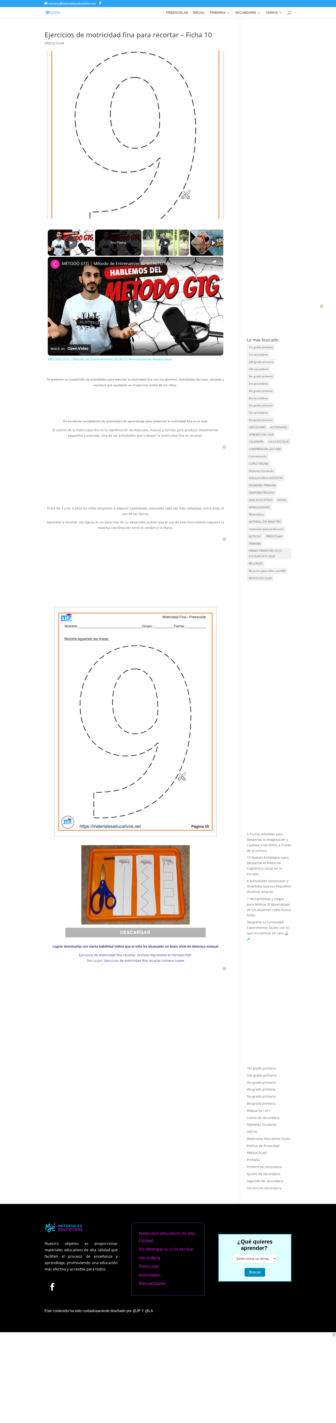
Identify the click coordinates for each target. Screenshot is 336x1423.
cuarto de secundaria (263, 1117)
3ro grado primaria (261, 1082)
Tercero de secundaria (264, 1188)
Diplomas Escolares (261, 471)
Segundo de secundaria (265, 1181)
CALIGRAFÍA (256, 442)
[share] (214, 261)
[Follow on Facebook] (52, 1286)
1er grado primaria (261, 347)
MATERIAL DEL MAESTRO (265, 522)
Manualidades (152, 1283)
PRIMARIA (218, 12)
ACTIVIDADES (279, 427)
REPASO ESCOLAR (260, 578)
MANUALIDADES (259, 507)
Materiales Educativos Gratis (269, 1138)
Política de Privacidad (263, 1146)
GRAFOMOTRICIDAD (262, 493)
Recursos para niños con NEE (267, 571)
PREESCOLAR (177, 12)
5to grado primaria (261, 405)
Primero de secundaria (264, 1167)
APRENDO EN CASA (261, 435)
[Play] (165, 242)
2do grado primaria (261, 362)
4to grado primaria (261, 391)
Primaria (253, 1160)
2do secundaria (258, 369)
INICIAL (199, 12)
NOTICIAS (255, 536)
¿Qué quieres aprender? (254, 1244)
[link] (55, 264)
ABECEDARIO (257, 427)
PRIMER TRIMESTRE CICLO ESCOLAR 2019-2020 (265, 553)
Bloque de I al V (259, 1110)
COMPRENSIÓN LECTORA (265, 449)
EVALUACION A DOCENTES (266, 478)
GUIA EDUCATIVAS (261, 500)
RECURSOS (256, 563)
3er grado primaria (261, 376)
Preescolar (149, 1266)
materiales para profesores (266, 529)
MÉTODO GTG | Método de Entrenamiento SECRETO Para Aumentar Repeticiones (135, 263)
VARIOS (272, 12)
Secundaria (149, 1257)
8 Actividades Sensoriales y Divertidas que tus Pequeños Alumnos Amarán (269, 886)
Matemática (256, 514)
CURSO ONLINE (258, 464)
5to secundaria (258, 413)
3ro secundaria (258, 384)
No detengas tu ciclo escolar (166, 1249)
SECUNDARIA (245, 12)
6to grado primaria (261, 420)
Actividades (150, 1275)
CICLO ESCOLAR (278, 442)
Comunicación (258, 456)
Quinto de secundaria (263, 1174)
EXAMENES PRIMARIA (262, 485)
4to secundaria (258, 398)
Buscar (255, 1272)
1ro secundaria (258, 354)
